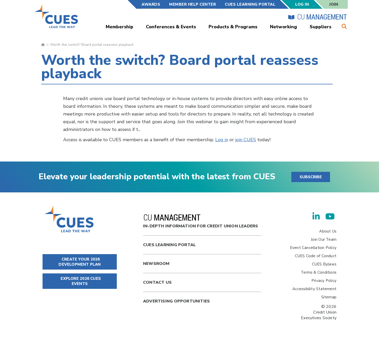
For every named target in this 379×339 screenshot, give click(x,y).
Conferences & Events (171, 27)
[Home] (56, 16)
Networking (283, 27)
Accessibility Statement (314, 288)
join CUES (245, 140)
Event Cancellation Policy (313, 247)
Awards (151, 4)
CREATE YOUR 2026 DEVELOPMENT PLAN (80, 262)
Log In (302, 4)
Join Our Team (323, 239)
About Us (327, 231)
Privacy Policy (323, 280)
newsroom (156, 263)
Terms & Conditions (318, 272)
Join (333, 4)
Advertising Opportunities (176, 301)
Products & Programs (233, 27)
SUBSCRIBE (311, 177)
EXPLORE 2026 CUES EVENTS (80, 281)
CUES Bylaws (324, 264)
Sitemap (328, 297)
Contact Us (157, 282)
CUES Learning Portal (250, 4)
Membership (119, 27)
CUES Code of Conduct (315, 255)
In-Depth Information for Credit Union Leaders (200, 226)
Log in (221, 140)
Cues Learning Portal (169, 245)
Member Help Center (192, 4)
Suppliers (320, 27)
